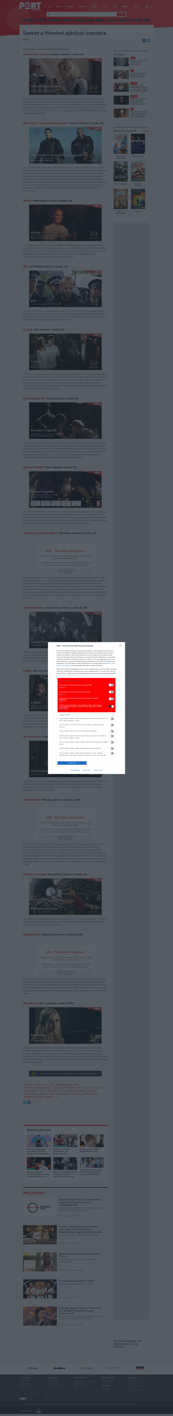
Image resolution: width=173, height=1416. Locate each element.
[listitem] (86, 680)
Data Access (86, 770)
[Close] (121, 646)
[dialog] (86, 708)
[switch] (111, 685)
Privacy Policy (98, 770)
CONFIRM (72, 763)
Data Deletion (75, 770)
